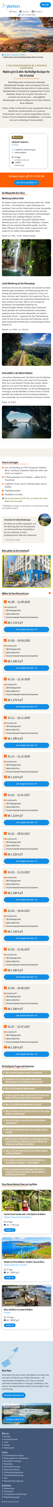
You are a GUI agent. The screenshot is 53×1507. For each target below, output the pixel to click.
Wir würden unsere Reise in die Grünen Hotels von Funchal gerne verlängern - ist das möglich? (25, 1161)
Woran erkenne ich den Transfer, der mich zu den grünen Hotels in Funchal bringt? (28, 1112)
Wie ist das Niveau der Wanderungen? (20, 1088)
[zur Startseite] (11, 6)
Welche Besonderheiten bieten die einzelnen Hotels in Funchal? (27, 1131)
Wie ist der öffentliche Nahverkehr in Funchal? (24, 1104)
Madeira (23, 55)
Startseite (7, 55)
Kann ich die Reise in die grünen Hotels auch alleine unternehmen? (25, 1121)
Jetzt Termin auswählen (25, 182)
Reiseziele (15, 55)
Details (8, 1230)
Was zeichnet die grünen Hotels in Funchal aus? (24, 1072)
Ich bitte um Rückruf (13, 1419)
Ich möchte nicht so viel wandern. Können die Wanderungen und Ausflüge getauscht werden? (24, 1080)
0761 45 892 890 (36, 176)
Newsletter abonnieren (12, 1395)
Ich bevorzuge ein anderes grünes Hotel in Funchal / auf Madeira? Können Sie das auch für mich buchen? (27, 1096)
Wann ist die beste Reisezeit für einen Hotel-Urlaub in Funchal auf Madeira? (27, 1152)
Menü (44, 5)
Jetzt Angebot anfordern (25, 629)
